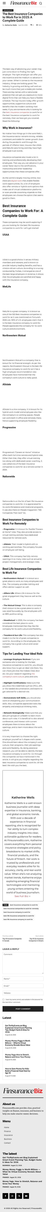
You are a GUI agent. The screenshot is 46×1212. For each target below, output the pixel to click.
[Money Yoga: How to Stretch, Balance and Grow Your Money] (38, 1058)
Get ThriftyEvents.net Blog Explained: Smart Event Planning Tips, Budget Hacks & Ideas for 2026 (18, 1028)
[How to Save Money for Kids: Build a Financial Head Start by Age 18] (38, 1072)
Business (6, 1165)
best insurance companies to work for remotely (21, 908)
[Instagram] (12, 1196)
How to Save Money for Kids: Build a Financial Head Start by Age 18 (17, 1071)
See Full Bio (21, 896)
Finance (6, 1177)
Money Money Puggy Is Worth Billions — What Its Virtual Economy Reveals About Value (17, 1043)
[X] (19, 31)
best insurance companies (17, 112)
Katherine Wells (11, 25)
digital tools (16, 181)
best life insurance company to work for (18, 919)
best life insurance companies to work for (19, 916)
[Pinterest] (24, 31)
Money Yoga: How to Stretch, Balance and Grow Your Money (17, 1056)
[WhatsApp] (30, 31)
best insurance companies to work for (24, 905)
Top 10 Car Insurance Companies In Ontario (36, 940)
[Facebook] (13, 31)
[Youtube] (26, 1196)
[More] (36, 31)
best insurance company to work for (17, 912)
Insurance (8, 10)
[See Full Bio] (29, 896)
